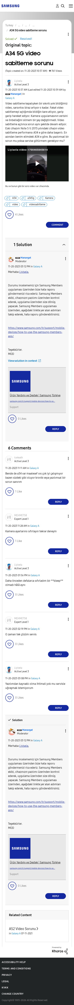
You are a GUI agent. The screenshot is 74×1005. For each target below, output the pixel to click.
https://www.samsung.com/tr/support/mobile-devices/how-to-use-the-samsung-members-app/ (36, 332)
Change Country (12, 993)
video (15, 204)
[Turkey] (10, 5)
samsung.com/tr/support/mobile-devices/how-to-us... (32, 401)
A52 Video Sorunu (22, 929)
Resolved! (26, 38)
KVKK (5, 987)
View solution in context (22, 360)
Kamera (49, 198)
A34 (14, 198)
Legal (5, 981)
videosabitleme (37, 204)
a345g (31, 198)
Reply (55, 429)
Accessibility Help (14, 962)
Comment (57, 224)
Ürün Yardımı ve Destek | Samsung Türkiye (35, 395)
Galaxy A (9, 98)
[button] (62, 82)
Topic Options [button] (62, 34)
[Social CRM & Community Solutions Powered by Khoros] (60, 950)
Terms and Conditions (16, 968)
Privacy (7, 975)
